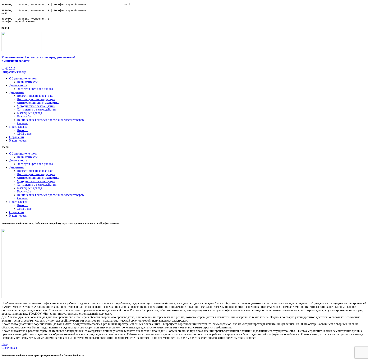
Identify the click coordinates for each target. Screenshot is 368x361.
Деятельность (18, 85)
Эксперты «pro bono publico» (35, 88)
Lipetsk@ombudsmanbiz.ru (149, 4)
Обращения (16, 137)
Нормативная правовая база (35, 95)
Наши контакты (27, 81)
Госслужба (24, 116)
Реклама (22, 123)
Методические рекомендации (36, 106)
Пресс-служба (18, 126)
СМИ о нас (24, 133)
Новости (22, 130)
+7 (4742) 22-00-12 (103, 4)
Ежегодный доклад (29, 113)
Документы (16, 92)
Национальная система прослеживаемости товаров (50, 119)
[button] (8, 68)
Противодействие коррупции (36, 99)
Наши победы (18, 140)
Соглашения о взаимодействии (37, 109)
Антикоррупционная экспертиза (38, 102)
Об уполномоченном (23, 78)
